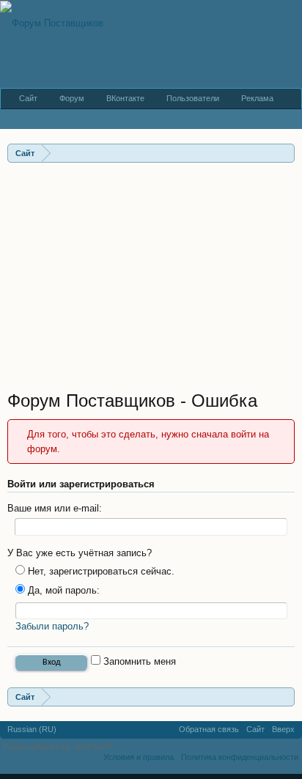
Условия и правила (138, 757)
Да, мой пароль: (62, 590)
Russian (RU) (31, 729)
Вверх (283, 729)
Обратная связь (209, 729)
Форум (71, 98)
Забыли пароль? (52, 626)
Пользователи (192, 98)
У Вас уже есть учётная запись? (79, 552)
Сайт (28, 98)
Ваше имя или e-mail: (54, 508)
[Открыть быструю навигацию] (285, 153)
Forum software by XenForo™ (59, 746)
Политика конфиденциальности (239, 757)
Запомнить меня (138, 661)
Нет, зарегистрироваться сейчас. (99, 571)
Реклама (257, 98)
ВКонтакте (125, 98)
